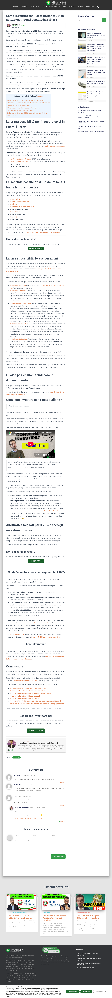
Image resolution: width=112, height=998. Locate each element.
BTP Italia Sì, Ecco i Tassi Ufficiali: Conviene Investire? (21, 917)
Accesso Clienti (90, 6)
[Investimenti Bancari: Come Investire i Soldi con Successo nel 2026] (82, 73)
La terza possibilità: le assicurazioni (19, 105)
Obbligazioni (46, 913)
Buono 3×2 (13, 217)
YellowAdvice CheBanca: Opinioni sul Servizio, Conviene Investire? (96, 35)
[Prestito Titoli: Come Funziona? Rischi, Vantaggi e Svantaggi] (82, 85)
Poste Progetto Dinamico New (20, 303)
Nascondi (40, 96)
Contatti (80, 6)
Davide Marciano (23, 741)
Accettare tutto (73, 991)
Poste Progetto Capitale (18, 339)
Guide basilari (35, 6)
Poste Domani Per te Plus (19, 324)
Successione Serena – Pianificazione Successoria (89, 964)
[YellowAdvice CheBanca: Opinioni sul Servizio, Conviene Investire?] (82, 36)
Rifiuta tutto (86, 991)
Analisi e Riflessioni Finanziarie (18, 913)
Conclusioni (11, 115)
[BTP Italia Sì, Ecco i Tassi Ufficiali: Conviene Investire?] (21, 901)
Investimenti (16, 757)
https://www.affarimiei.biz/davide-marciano (28, 818)
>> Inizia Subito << (36, 731)
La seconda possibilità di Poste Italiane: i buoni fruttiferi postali (28, 103)
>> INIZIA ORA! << (36, 249)
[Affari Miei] (56, 3)
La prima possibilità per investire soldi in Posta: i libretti (26, 100)
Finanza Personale (54, 6)
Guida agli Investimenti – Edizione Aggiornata (88, 954)
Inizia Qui (15, 6)
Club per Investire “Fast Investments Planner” (89, 959)
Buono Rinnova (15, 212)
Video (64, 6)
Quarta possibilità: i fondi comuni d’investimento (23, 108)
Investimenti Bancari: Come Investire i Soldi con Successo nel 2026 (96, 72)
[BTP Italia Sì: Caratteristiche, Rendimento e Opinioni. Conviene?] (56, 901)
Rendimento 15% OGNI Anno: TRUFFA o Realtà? (91, 131)
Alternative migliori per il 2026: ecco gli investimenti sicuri (27, 113)
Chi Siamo (72, 6)
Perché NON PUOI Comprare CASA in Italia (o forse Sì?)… (88, 917)
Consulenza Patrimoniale (85, 968)
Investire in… (24, 6)
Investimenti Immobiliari (83, 913)
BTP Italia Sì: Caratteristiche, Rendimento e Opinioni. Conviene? (54, 918)
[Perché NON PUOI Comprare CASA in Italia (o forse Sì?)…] (90, 901)
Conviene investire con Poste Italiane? (20, 110)
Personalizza (99, 991)
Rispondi (62, 782)
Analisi (45, 6)
